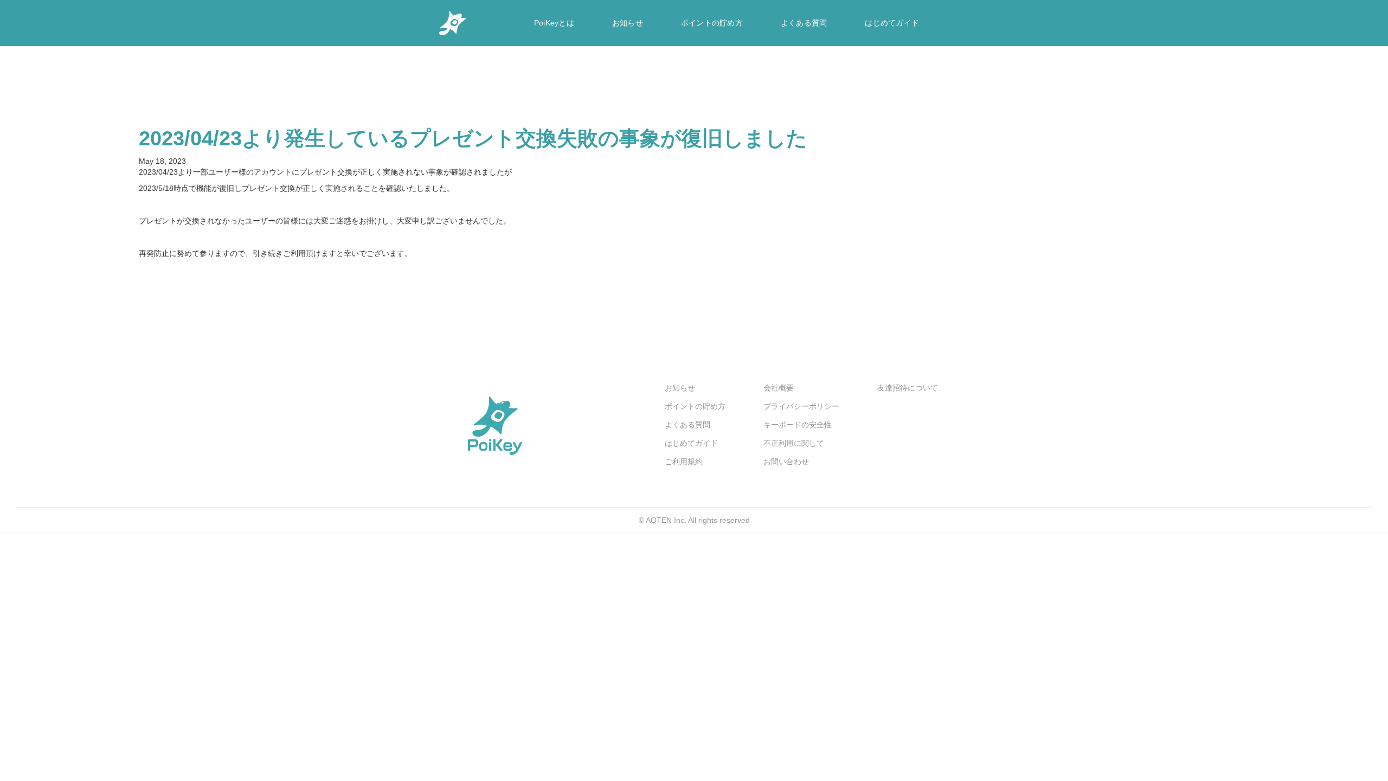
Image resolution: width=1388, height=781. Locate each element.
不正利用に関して (793, 443)
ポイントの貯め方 (712, 22)
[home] (452, 23)
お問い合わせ (786, 461)
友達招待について (907, 387)
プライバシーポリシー (801, 406)
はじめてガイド (892, 22)
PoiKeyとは (554, 22)
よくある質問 (804, 22)
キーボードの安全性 (797, 424)
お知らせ (627, 22)
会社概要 (778, 387)
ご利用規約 (684, 461)
